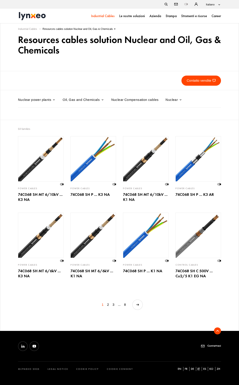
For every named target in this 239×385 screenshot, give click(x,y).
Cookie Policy (87, 369)
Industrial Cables (103, 16)
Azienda (155, 16)
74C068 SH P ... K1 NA (142, 270)
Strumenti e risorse (194, 16)
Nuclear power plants (35, 100)
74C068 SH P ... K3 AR (194, 194)
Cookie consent (120, 369)
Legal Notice (58, 369)
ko (211, 369)
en (179, 369)
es (204, 369)
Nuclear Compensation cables (135, 100)
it (199, 369)
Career (216, 16)
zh (218, 369)
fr (186, 369)
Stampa (171, 16)
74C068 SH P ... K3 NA (90, 194)
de (192, 369)
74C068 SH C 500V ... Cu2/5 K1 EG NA (194, 273)
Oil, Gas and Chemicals (82, 100)
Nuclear (172, 100)
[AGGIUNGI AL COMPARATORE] (62, 184)
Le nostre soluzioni (132, 16)
